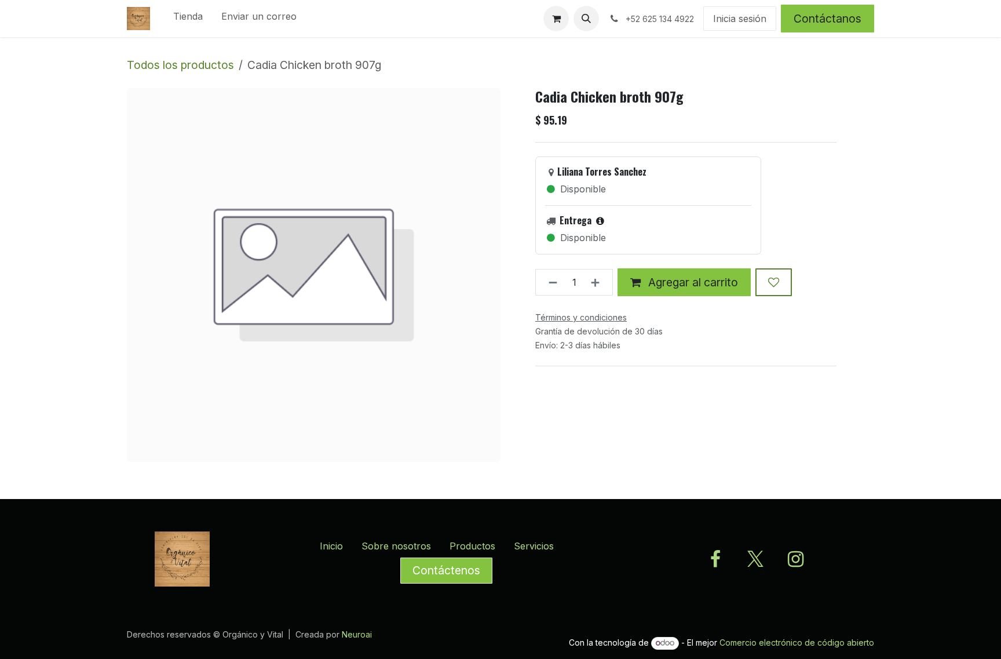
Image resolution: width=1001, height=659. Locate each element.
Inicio (331, 546)
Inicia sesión (739, 18)
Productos (472, 546)
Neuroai (357, 634)
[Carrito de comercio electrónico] (556, 18)
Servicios (534, 546)
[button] (586, 18)
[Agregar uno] (598, 282)
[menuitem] (188, 18)
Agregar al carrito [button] (691, 282)
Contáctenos (446, 570)
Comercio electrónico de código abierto (796, 642)
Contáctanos (827, 19)
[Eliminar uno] (549, 282)
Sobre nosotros (396, 546)
